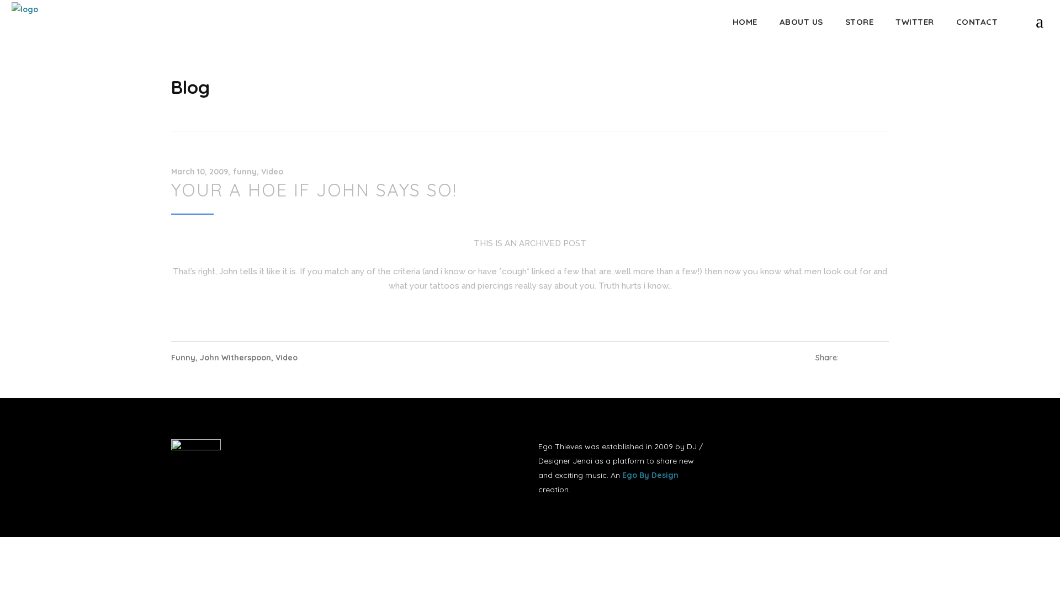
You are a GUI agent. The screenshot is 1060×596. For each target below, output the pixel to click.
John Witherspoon (235, 358)
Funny (183, 358)
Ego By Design (650, 475)
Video (272, 172)
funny (245, 172)
